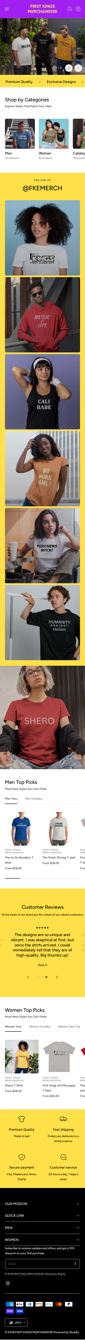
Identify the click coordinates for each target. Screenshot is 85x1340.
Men (8, 160)
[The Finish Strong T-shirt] (59, 836)
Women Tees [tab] (13, 1033)
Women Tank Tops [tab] (69, 1033)
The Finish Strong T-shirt (59, 865)
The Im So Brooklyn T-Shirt (19, 867)
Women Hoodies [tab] (39, 1033)
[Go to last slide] (28, 984)
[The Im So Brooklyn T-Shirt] (22, 836)
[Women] (54, 141)
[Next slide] (57, 984)
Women (45, 160)
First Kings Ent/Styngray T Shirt (58, 1095)
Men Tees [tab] (11, 805)
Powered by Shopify (55, 1281)
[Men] (20, 141)
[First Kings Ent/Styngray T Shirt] (59, 1064)
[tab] (39, 984)
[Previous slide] (68, 75)
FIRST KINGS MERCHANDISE (29, 1281)
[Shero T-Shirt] (22, 1064)
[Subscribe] (75, 1271)
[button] (6, 9)
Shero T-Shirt (14, 1092)
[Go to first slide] (78, 75)
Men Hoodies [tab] (33, 805)
